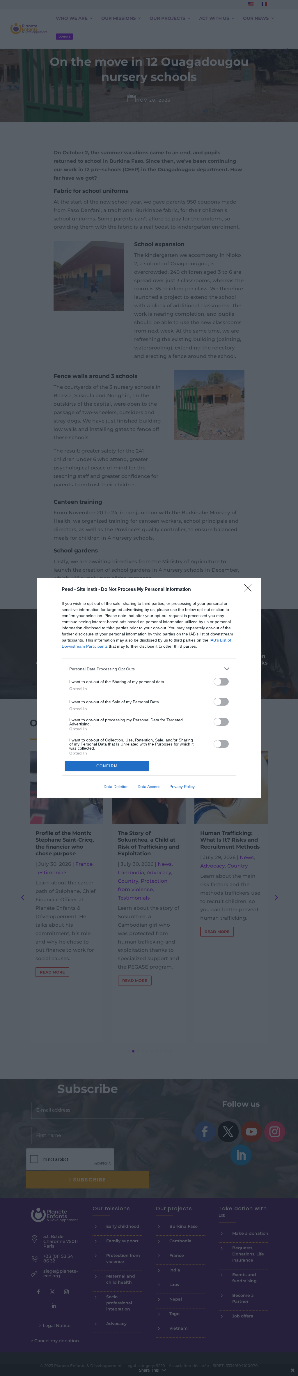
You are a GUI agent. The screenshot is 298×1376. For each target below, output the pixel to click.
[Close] (249, 589)
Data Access (149, 786)
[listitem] (149, 669)
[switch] (221, 682)
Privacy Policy (182, 786)
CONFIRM (107, 766)
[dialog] (149, 688)
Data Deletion (116, 786)
